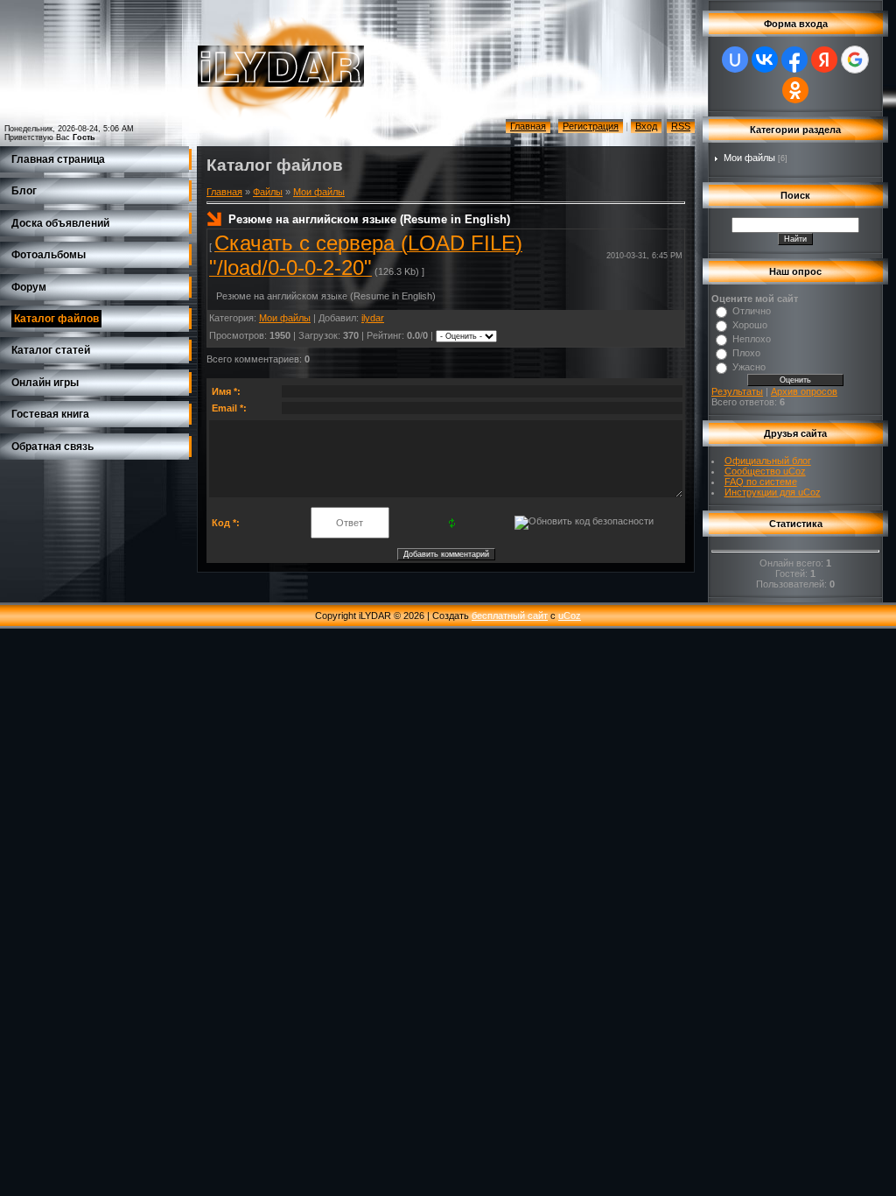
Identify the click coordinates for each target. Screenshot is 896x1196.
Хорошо (749, 325)
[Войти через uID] (735, 59)
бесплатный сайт (510, 615)
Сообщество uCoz (765, 471)
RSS (680, 126)
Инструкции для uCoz (772, 492)
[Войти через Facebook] (794, 59)
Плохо (746, 353)
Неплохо (751, 339)
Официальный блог (767, 460)
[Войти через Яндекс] (824, 59)
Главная (528, 126)
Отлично (751, 311)
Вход (646, 126)
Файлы (268, 191)
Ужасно (749, 367)
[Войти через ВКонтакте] (765, 59)
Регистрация (591, 126)
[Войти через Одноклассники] (795, 90)
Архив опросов (804, 391)
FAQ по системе (760, 481)
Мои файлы (319, 191)
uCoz (569, 615)
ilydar (372, 318)
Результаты (737, 391)
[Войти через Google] (855, 60)
